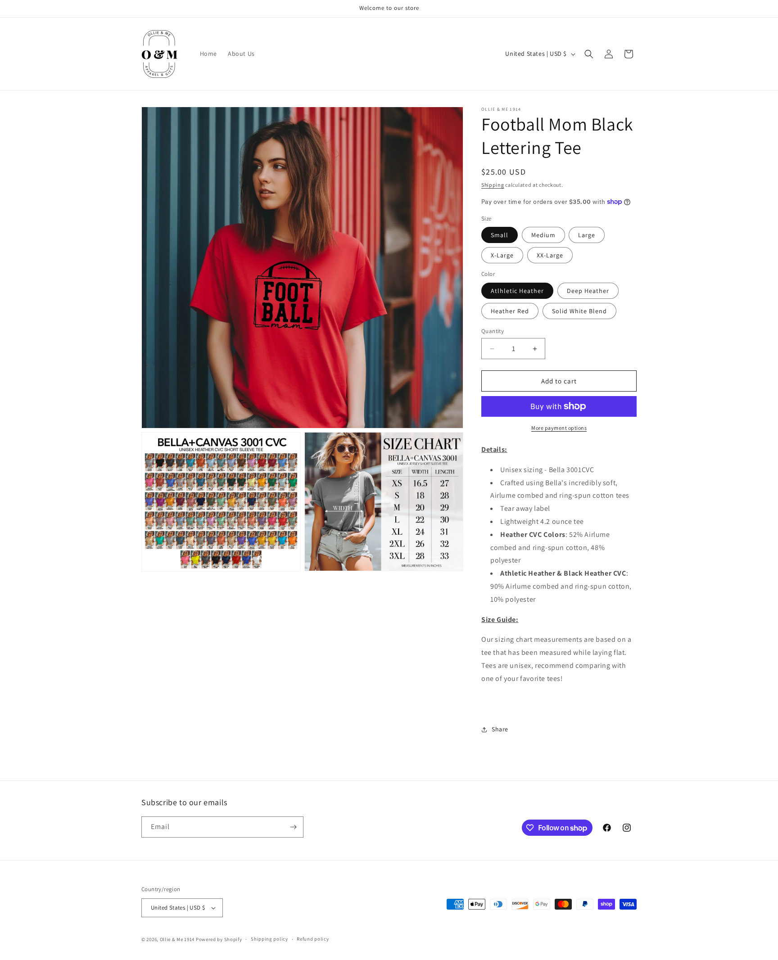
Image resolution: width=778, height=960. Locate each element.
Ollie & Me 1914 (177, 939)
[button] (589, 54)
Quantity (492, 331)
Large (586, 235)
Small (499, 235)
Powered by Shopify (219, 939)
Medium (543, 235)
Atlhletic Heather (517, 291)
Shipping (492, 184)
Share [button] (500, 729)
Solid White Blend (579, 311)
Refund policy (313, 939)
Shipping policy (269, 939)
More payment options (559, 427)
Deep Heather (588, 291)
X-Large (502, 255)
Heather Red (510, 311)
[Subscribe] (293, 827)
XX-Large (550, 255)
